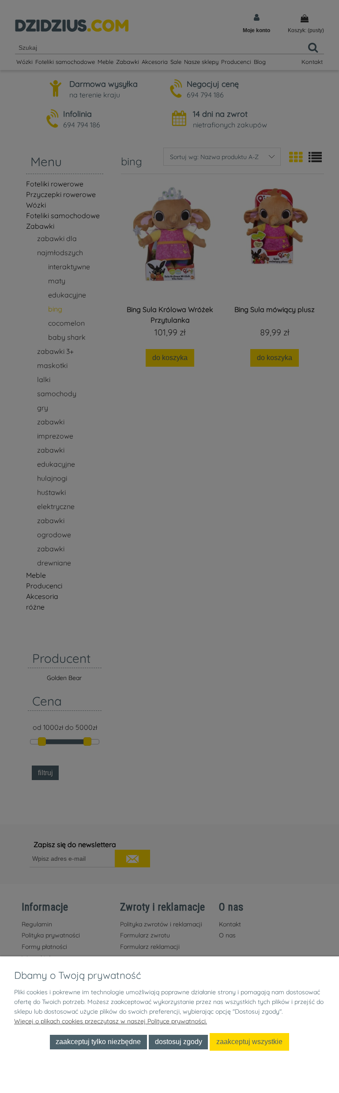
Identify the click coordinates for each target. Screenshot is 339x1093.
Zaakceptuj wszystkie (249, 1041)
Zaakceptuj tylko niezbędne (98, 1041)
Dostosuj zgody (178, 1041)
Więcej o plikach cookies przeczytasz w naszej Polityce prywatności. (110, 1021)
